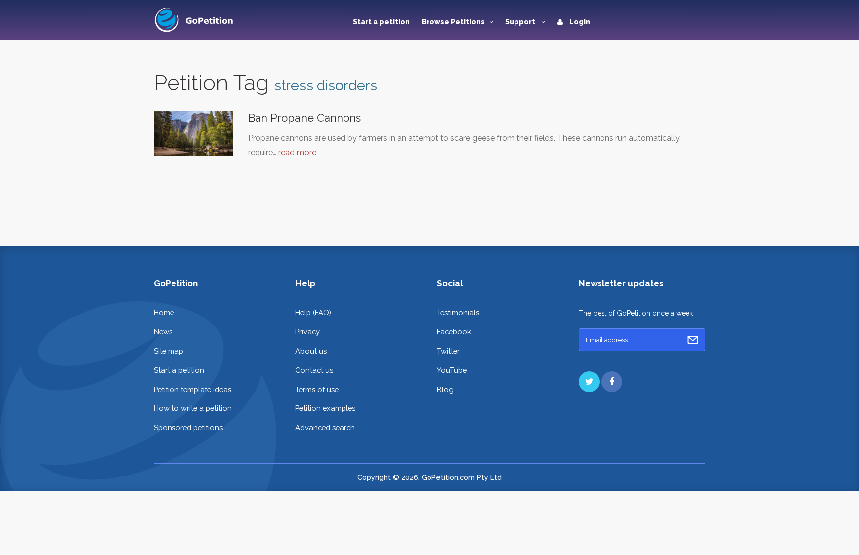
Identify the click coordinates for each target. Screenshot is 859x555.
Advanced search (325, 427)
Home (164, 312)
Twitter (448, 351)
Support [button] (521, 22)
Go (692, 340)
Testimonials (458, 312)
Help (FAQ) (313, 312)
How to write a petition (193, 408)
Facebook (454, 331)
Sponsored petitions (188, 427)
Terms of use (317, 389)
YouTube (452, 370)
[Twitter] (589, 381)
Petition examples (325, 408)
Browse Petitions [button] (453, 22)
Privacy (307, 331)
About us (311, 351)
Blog (445, 389)
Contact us (314, 370)
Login (579, 22)
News (163, 331)
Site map (168, 351)
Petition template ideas (192, 389)
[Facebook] (611, 381)
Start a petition (381, 22)
